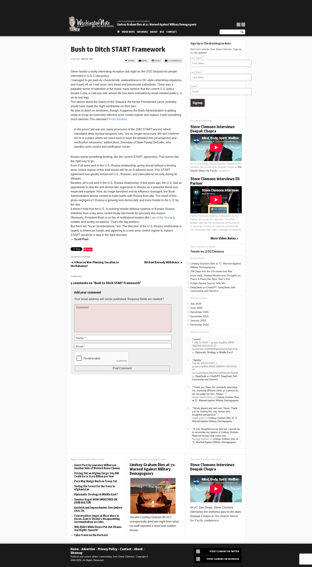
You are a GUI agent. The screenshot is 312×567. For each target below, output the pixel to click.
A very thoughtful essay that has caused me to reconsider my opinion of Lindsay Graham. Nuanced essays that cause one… (216, 432)
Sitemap (76, 553)
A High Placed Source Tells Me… (209, 283)
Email (145, 61)
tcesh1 (197, 339)
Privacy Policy (107, 549)
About (154, 31)
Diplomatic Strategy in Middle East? (214, 352)
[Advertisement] (179, 10)
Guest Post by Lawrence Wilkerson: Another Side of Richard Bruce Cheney (97, 467)
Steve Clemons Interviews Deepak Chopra (212, 128)
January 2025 (198, 320)
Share (131, 61)
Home (118, 31)
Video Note (128, 31)
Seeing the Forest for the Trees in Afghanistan (94, 488)
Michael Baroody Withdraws (161, 262)
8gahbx (197, 360)
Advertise (88, 549)
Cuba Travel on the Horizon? (91, 535)
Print (158, 61)
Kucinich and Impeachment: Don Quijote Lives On (98, 509)
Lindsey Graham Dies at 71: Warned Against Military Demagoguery (156, 24)
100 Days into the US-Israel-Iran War (211, 271)
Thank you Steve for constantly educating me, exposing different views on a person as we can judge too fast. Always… (215, 390)
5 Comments (174, 61)
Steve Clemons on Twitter (224, 551)
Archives (142, 31)
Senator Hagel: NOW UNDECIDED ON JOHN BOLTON (95, 501)
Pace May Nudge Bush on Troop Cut (95, 481)
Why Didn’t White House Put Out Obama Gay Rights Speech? (97, 529)
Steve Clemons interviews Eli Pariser (214, 180)
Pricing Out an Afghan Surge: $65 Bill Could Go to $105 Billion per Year (96, 475)
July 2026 (195, 303)
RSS (162, 31)
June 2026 (196, 308)
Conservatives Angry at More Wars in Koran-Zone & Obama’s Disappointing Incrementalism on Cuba (97, 519)
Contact (171, 31)
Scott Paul (75, 59)
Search (242, 32)
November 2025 (199, 316)
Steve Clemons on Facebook (223, 559)
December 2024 (199, 324)
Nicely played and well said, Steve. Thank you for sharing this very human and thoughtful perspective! (214, 411)
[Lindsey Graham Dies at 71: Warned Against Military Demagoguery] (153, 495)
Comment (82, 307)
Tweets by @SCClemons (207, 251)
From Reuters (118, 119)
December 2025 (199, 312)
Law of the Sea (159, 217)
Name (81, 338)
